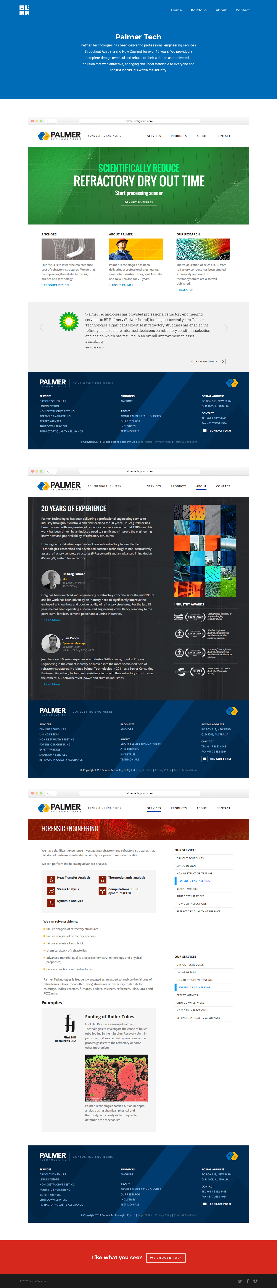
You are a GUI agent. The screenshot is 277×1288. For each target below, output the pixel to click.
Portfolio (199, 10)
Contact (243, 10)
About (221, 10)
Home (176, 10)
